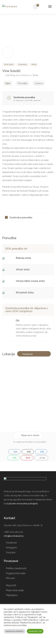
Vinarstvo (22, 64)
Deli (15, 452)
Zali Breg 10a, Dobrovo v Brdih (21, 75)
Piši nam (10, 578)
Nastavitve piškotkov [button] (15, 631)
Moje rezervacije (15, 590)
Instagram (11, 547)
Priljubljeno (12, 595)
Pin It (28, 458)
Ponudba (22, 83)
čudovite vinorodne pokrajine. (22, 503)
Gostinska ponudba (20, 217)
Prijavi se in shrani (30, 435)
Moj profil (11, 585)
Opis (7, 83)
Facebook (11, 542)
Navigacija (28, 354)
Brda (34, 64)
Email (42, 458)
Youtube (10, 552)
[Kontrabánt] (9, 6)
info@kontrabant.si (13, 536)
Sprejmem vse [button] (35, 631)
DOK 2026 (8, 64)
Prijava (43, 6)
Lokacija (39, 83)
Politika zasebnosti (16, 568)
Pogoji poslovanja (15, 573)
